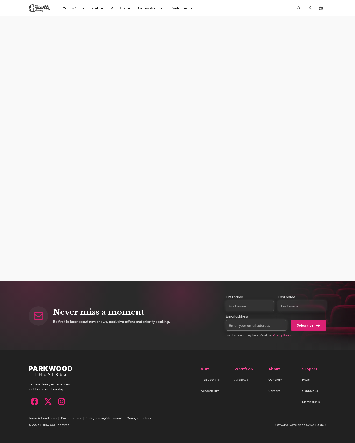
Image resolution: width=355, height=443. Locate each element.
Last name (286, 296)
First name (234, 296)
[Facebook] (34, 401)
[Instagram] (61, 401)
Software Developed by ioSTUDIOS (300, 425)
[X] (48, 401)
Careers (274, 391)
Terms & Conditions (43, 418)
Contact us (310, 391)
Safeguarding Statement (104, 418)
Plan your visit (211, 379)
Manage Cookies (139, 418)
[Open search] (298, 8)
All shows (241, 379)
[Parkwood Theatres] (39, 8)
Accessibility (210, 391)
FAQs (306, 379)
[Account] (310, 8)
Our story (275, 379)
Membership (311, 402)
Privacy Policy (282, 335)
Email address (237, 316)
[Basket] (321, 8)
